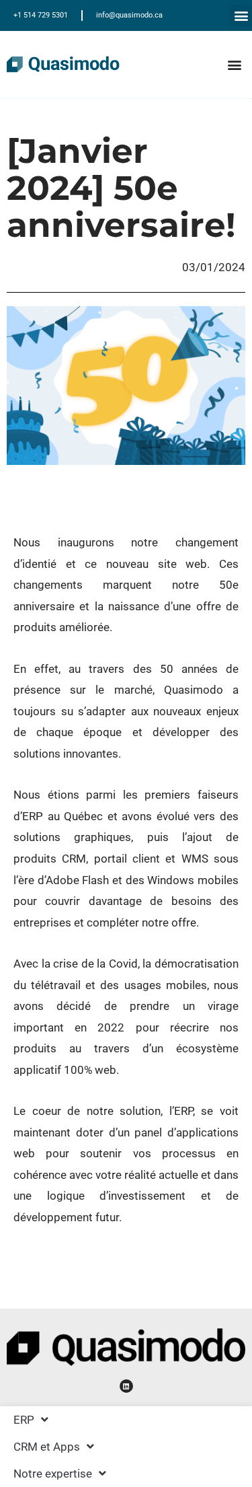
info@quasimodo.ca (129, 15)
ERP (23, 1419)
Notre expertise (52, 1473)
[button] (241, 16)
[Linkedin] (126, 1386)
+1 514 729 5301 (40, 15)
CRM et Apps (46, 1446)
